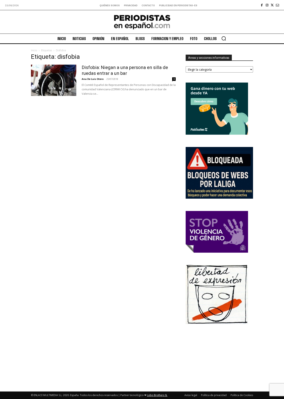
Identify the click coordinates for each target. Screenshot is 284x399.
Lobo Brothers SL (157, 395)
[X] (272, 5)
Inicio (34, 50)
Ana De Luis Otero (93, 78)
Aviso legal (190, 395)
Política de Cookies (242, 395)
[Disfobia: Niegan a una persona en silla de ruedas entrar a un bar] (53, 80)
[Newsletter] (277, 5)
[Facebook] (261, 5)
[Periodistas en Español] (142, 21)
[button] (224, 38)
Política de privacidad (214, 395)
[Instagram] (267, 5)
